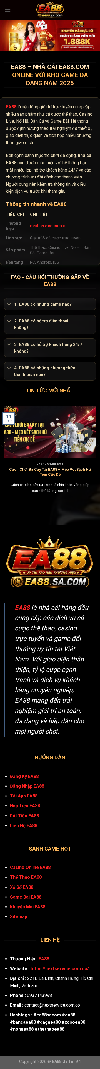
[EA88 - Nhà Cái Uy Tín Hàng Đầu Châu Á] (50, 10)
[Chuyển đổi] (9, 304)
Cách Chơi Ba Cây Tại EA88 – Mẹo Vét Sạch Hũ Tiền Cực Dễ (50, 472)
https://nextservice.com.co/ (60, 968)
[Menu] (7, 9)
